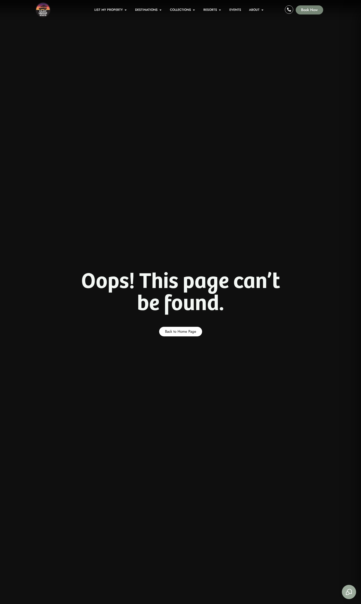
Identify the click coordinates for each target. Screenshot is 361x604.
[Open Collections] (193, 9)
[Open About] (262, 9)
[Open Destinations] (160, 9)
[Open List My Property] (125, 9)
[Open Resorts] (220, 9)
